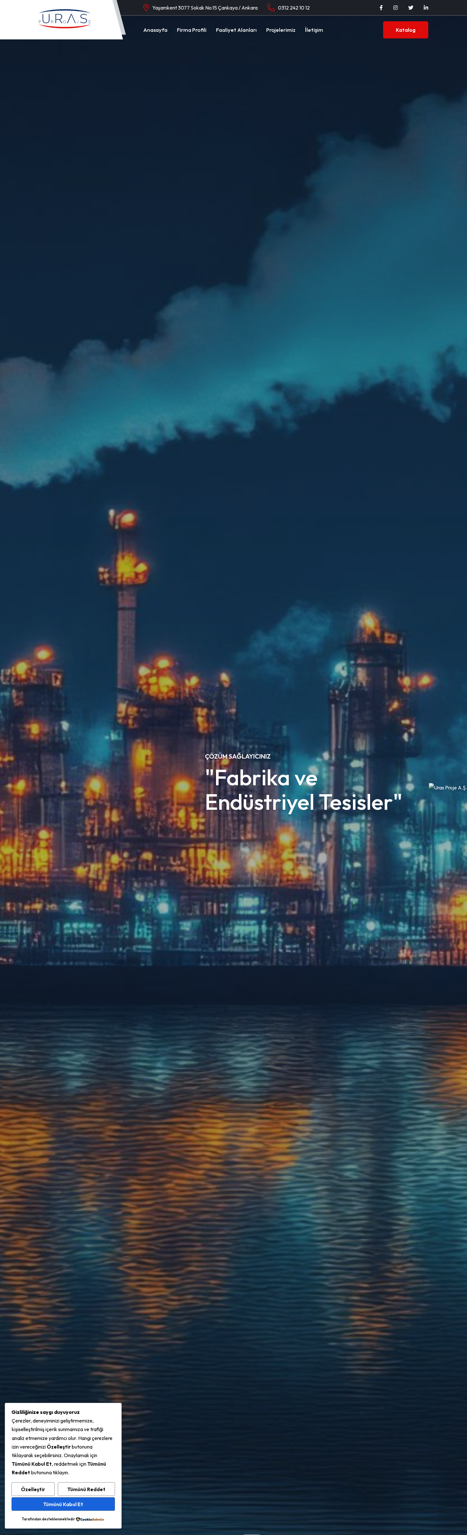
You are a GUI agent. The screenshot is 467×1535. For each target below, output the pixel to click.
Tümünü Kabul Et (63, 1504)
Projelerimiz (280, 29)
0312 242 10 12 (294, 7)
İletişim (314, 29)
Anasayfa (155, 29)
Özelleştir (33, 1489)
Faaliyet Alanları (236, 29)
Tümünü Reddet (86, 1489)
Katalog (406, 30)
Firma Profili (191, 29)
